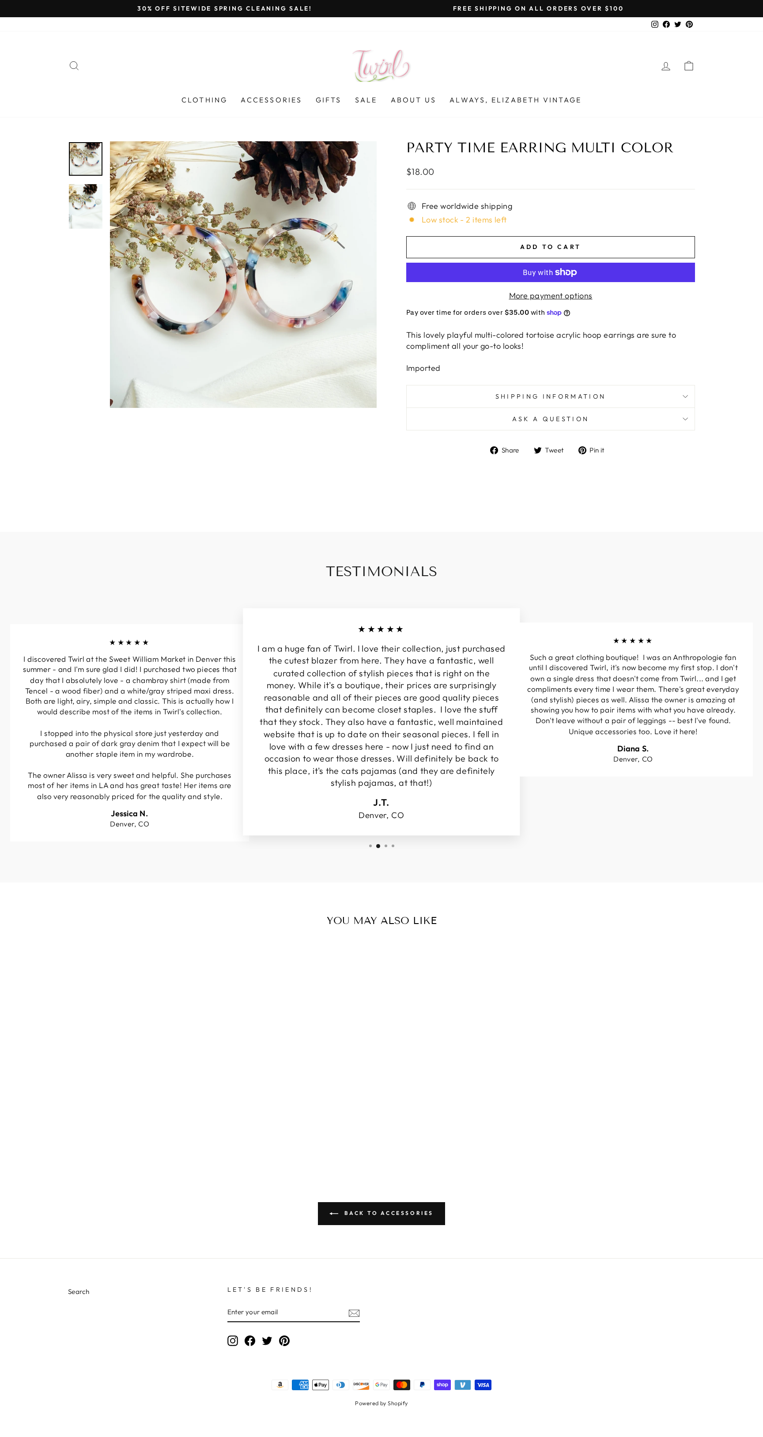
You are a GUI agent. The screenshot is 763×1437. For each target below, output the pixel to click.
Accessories (271, 99)
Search (79, 1291)
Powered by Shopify (381, 1403)
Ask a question (550, 419)
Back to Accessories (388, 1213)
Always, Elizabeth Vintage (515, 99)
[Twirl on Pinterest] (284, 1340)
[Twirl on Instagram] (232, 1340)
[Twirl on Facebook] (250, 1340)
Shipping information (550, 396)
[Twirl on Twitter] (267, 1340)
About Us (414, 99)
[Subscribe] (354, 1313)
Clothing (204, 99)
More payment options (551, 295)
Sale (366, 99)
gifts (329, 99)
